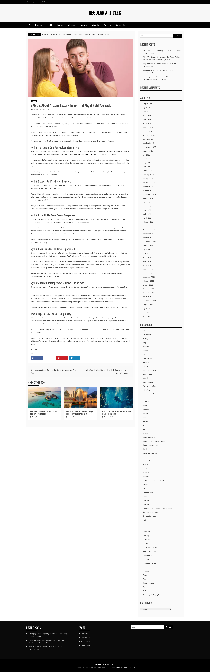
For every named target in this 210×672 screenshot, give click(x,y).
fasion (145, 406)
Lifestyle (95, 25)
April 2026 (147, 119)
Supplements (148, 555)
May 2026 (147, 115)
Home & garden (149, 437)
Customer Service (149, 370)
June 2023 (147, 253)
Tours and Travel (149, 563)
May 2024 (147, 210)
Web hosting (148, 591)
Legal (145, 469)
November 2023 (149, 234)
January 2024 (148, 226)
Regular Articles (105, 12)
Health (49, 25)
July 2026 (146, 107)
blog (144, 342)
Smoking (146, 536)
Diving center (148, 382)
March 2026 (147, 123)
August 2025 (148, 151)
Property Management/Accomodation (157, 508)
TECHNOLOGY (148, 559)
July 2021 (146, 308)
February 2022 (148, 281)
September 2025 (149, 147)
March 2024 (147, 218)
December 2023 (149, 230)
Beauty (145, 339)
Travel (33, 101)
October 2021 (148, 297)
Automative (147, 335)
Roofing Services (149, 516)
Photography (148, 492)
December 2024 (149, 182)
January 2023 (148, 273)
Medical (146, 476)
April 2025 (147, 167)
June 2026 (147, 111)
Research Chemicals (150, 512)
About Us (84, 633)
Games (145, 421)
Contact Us (120, 25)
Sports (145, 543)
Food (144, 417)
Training (146, 571)
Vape (145, 587)
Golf (144, 429)
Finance (146, 409)
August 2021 (148, 304)
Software (146, 539)
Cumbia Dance (148, 366)
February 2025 (148, 174)
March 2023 (147, 265)
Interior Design (148, 461)
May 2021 (147, 316)
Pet (144, 488)
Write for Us (86, 645)
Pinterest (62, 358)
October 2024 (148, 190)
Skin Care (146, 532)
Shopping (107, 25)
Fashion (60, 25)
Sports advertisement (151, 547)
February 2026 (148, 127)
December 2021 (149, 289)
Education (146, 390)
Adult (145, 331)
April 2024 (147, 214)
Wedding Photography (151, 595)
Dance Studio (148, 374)
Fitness (145, 413)
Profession (147, 500)
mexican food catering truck (153, 480)
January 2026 (148, 131)
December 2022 (149, 277)
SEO (144, 520)
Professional (147, 504)
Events (145, 398)
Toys (144, 567)
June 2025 (147, 159)
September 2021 (149, 301)
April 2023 (147, 261)
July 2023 (146, 249)
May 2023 (147, 257)
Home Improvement (150, 445)
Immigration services (150, 453)
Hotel (145, 449)
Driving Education (149, 386)
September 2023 (149, 241)
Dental (145, 378)
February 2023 (148, 269)
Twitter (50, 358)
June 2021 (147, 312)
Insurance (83, 25)
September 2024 (149, 194)
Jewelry (145, 465)
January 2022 (148, 285)
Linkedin (75, 358)
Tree (144, 579)
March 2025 (147, 171)
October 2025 (148, 143)
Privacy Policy (86, 641)
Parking (145, 484)
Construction (147, 358)
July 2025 (146, 155)
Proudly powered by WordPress (87, 667)
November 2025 (149, 139)
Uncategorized (148, 583)
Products (146, 496)
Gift (144, 425)
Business (38, 25)
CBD (144, 354)
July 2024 (146, 202)
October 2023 (148, 238)
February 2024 (148, 222)
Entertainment (148, 394)
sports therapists (149, 551)
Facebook (37, 358)
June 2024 (147, 206)
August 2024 (148, 198)
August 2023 (148, 245)
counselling (147, 362)
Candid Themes (128, 667)
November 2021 (149, 293)
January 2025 (148, 178)
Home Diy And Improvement (154, 441)
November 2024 (149, 186)
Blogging (71, 25)
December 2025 (149, 135)
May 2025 (147, 163)
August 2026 (148, 104)
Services (146, 524)
